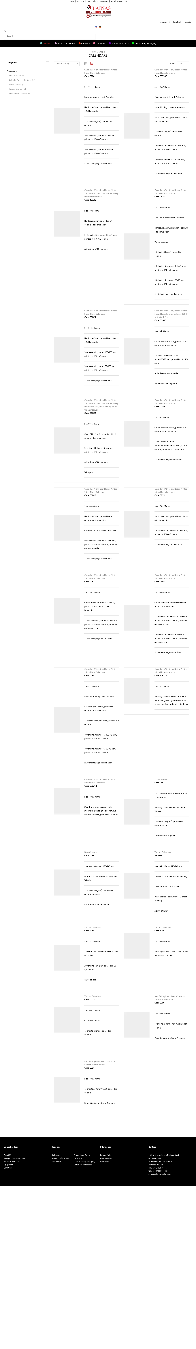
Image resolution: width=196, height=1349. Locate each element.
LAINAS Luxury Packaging (145, 44)
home (71, 1)
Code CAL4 (160, 582)
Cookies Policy (106, 1158)
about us (80, 1)
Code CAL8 (89, 676)
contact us (188, 22)
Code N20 (159, 931)
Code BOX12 (90, 200)
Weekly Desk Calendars (18, 94)
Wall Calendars (15, 76)
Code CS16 (89, 76)
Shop (101, 52)
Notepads (85, 44)
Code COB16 (90, 495)
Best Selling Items (162, 996)
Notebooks (101, 44)
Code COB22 (90, 413)
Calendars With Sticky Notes (97, 70)
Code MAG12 (90, 786)
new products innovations (97, 1)
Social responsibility (12, 1162)
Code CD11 (89, 1000)
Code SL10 (89, 931)
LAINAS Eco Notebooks (165, 1000)
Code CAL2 (89, 582)
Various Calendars (163, 852)
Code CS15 (160, 495)
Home (93, 52)
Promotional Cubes (120, 44)
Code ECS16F (161, 76)
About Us (7, 1155)
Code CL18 (89, 855)
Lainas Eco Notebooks (83, 1165)
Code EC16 (159, 1003)
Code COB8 (160, 407)
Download (8, 1168)
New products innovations (14, 1158)
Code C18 (159, 783)
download (177, 22)
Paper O (158, 855)
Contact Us (104, 1162)
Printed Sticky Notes (66, 44)
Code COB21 (90, 317)
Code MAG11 (161, 676)
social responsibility (119, 1)
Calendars (47, 44)
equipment (165, 22)
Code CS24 (160, 197)
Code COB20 (160, 320)
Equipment (8, 1165)
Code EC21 (89, 1068)
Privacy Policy (105, 1155)
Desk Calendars (161, 779)
